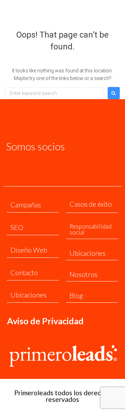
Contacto (24, 272)
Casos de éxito (90, 204)
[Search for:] (54, 93)
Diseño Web (28, 250)
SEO (16, 227)
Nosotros (83, 274)
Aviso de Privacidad (45, 321)
